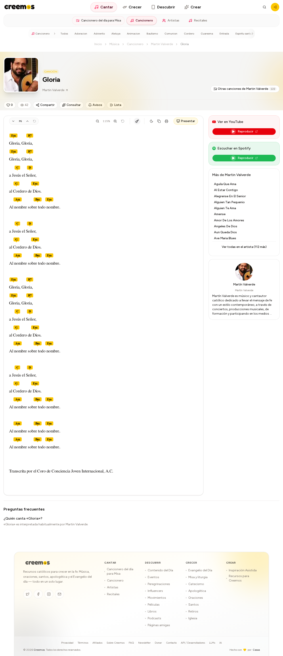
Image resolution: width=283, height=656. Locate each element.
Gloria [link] (184, 44)
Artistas (173, 20)
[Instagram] (48, 594)
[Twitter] (27, 594)
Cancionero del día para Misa (101, 20)
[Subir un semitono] (27, 121)
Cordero (189, 33)
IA (220, 642)
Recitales (200, 20)
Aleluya (115, 33)
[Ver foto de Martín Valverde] (21, 74)
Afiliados (97, 642)
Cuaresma (207, 33)
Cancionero (144, 20)
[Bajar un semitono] (13, 121)
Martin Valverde (162, 44)
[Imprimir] (166, 121)
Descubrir (166, 7)
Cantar (106, 7)
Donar (158, 642)
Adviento (99, 33)
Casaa (256, 649)
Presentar (188, 121)
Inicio (98, 44)
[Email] (59, 594)
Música (114, 44)
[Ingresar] (275, 7)
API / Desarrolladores (193, 642)
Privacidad (67, 642)
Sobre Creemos (115, 642)
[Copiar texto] (159, 121)
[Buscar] (264, 7)
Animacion (133, 33)
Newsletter (144, 642)
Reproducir (245, 131)
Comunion (170, 33)
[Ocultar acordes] (137, 121)
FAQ (131, 642)
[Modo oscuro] (151, 121)
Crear (196, 7)
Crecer (135, 7)
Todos (64, 33)
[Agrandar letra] (115, 121)
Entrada (224, 33)
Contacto (171, 642)
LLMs (212, 642)
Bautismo (152, 33)
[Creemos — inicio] (19, 7)
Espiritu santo (243, 33)
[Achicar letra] (97, 121)
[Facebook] (38, 594)
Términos (83, 642)
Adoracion (81, 33)
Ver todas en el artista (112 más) (244, 247)
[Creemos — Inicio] (37, 563)
